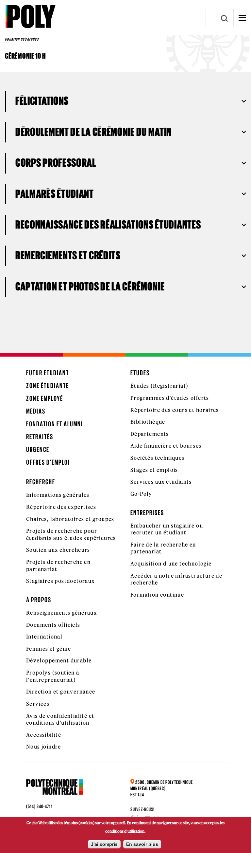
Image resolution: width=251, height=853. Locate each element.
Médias (35, 411)
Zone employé (44, 398)
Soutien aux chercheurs (58, 550)
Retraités (39, 436)
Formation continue (157, 594)
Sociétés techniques (157, 457)
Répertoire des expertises (61, 507)
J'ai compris (104, 844)
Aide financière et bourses (165, 445)
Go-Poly (141, 494)
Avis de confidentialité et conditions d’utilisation (60, 719)
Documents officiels (53, 624)
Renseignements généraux (61, 612)
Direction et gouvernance (60, 691)
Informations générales (58, 494)
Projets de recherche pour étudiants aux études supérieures (71, 534)
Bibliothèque (147, 421)
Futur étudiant (47, 373)
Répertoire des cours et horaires (174, 410)
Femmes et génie (48, 648)
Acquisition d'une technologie (171, 563)
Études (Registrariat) (159, 385)
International (44, 636)
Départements (149, 434)
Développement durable (59, 660)
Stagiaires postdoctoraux (60, 581)
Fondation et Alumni (54, 424)
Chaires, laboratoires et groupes (70, 519)
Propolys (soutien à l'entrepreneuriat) (52, 676)
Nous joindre (43, 746)
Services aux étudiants (161, 481)
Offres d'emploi (48, 462)
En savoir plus (142, 844)
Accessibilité (43, 735)
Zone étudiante (47, 385)
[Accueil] (30, 16)
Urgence (37, 449)
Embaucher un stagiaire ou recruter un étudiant (166, 529)
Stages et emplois (154, 470)
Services (37, 703)
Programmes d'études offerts (169, 398)
